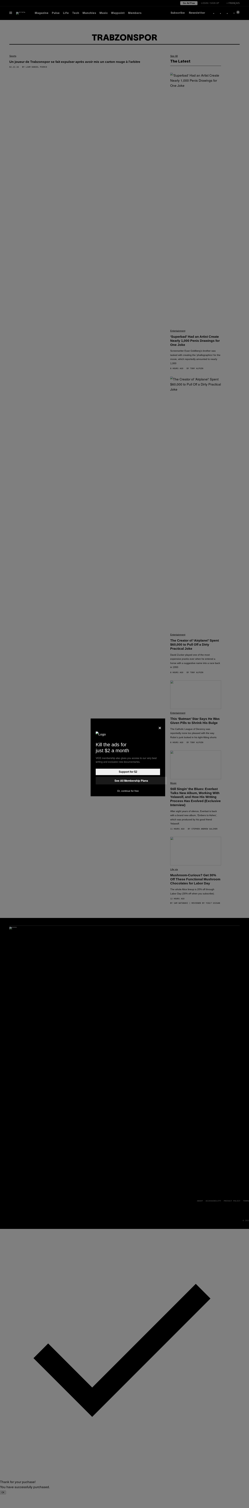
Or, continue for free (128, 791)
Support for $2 (128, 771)
